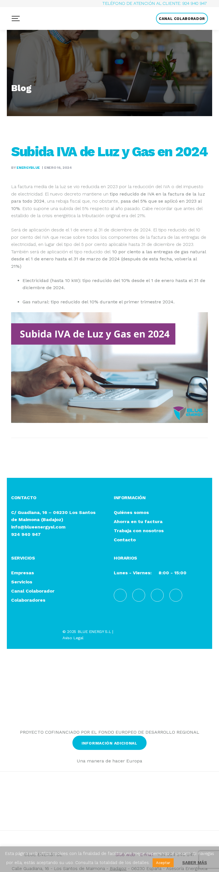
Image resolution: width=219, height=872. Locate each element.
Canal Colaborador (32, 591)
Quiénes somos (131, 512)
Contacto (125, 540)
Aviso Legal (72, 638)
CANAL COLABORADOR (182, 19)
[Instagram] (157, 595)
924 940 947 (194, 3)
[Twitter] (175, 595)
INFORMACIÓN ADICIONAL (109, 743)
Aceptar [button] (163, 863)
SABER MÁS (194, 862)
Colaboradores (28, 600)
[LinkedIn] (138, 595)
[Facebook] (120, 595)
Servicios (21, 582)
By (25, 168)
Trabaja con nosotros (139, 530)
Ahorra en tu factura (138, 521)
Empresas (22, 573)
